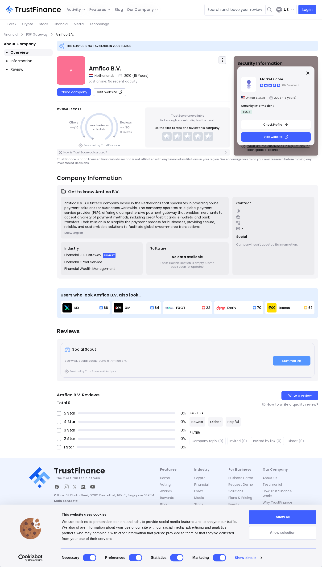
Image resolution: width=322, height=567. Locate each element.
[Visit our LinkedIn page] (83, 487)
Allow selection (283, 532)
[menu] (222, 60)
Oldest (215, 421)
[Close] (308, 73)
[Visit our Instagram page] (66, 487)
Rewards (167, 497)
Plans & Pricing (240, 497)
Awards (166, 491)
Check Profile (272, 125)
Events (233, 504)
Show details (245, 558)
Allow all (283, 517)
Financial (61, 24)
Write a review (300, 395)
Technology (99, 24)
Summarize (291, 360)
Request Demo (240, 484)
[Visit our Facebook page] (57, 487)
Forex (12, 24)
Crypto (27, 24)
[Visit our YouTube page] (92, 487)
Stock (43, 24)
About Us (270, 478)
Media (79, 24)
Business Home (240, 478)
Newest (197, 421)
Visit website (273, 137)
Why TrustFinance (277, 502)
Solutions (235, 491)
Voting (165, 484)
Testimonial (272, 484)
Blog (119, 9)
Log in (307, 9)
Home (165, 478)
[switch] (135, 557)
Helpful (233, 421)
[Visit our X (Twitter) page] (75, 487)
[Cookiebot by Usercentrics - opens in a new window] (30, 557)
